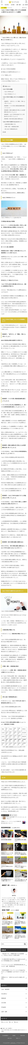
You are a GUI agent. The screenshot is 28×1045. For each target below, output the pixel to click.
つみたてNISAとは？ (9, 91)
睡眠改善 (3, 998)
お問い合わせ (10, 1038)
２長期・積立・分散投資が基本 (11, 126)
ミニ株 (11, 1022)
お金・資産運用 (3, 7)
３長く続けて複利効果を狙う (11, 129)
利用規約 (14, 1035)
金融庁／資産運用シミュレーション (13, 746)
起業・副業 (18, 4)
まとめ (4, 132)
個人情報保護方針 (5, 1035)
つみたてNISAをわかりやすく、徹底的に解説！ (13, 192)
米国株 (16, 1022)
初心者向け (7, 4)
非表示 (9, 86)
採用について (18, 1038)
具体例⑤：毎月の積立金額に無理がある (13, 118)
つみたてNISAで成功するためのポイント (12, 121)
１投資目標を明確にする (10, 124)
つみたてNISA (13, 815)
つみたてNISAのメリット (10, 94)
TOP (2, 4)
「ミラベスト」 (13, 1042)
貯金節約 (3, 1007)
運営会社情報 (22, 1035)
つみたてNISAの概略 (8, 89)
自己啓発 (12, 4)
